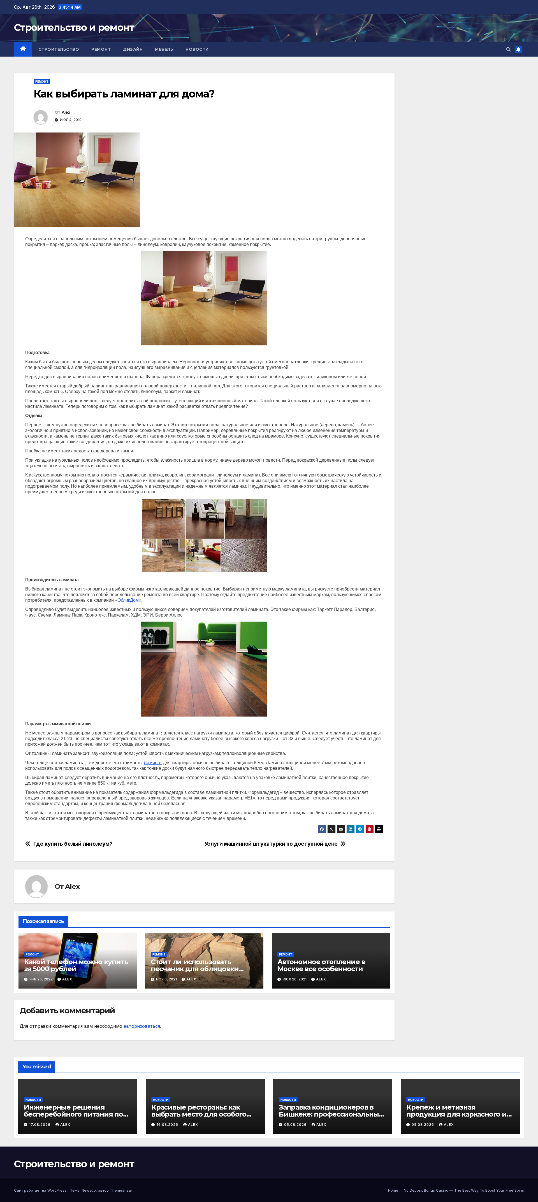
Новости (197, 49)
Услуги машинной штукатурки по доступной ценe (271, 844)
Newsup (89, 1190)
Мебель (164, 49)
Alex (66, 112)
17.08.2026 (40, 1124)
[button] (508, 49)
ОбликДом (128, 600)
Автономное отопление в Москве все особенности (321, 965)
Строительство (58, 49)
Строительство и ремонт (74, 27)
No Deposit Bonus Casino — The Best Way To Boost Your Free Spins (464, 1190)
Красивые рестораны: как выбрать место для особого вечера (198, 1114)
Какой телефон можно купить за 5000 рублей (76, 965)
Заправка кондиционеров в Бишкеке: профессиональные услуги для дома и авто (331, 1114)
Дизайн (133, 49)
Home (393, 1190)
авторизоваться (142, 1026)
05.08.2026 (296, 1124)
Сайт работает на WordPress (41, 1190)
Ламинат (153, 762)
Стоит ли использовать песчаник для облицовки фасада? (195, 969)
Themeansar (121, 1190)
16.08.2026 (168, 1124)
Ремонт (101, 49)
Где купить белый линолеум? (73, 844)
